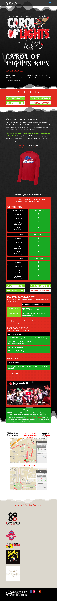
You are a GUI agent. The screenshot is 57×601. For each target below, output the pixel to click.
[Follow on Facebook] (31, 591)
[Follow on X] (37, 591)
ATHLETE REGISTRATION (15, 98)
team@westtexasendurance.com (34, 417)
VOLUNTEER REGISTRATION (40, 98)
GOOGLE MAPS (14, 373)
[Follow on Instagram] (34, 591)
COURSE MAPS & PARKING (40, 103)
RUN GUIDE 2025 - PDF (15, 103)
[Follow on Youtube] (40, 591)
